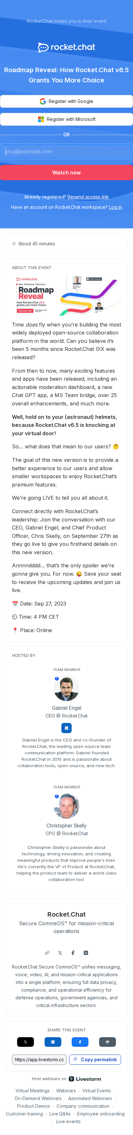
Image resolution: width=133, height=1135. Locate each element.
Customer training (24, 1113)
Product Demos (33, 1106)
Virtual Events (96, 1090)
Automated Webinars (90, 1098)
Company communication (83, 1106)
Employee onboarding (101, 1113)
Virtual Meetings (32, 1090)
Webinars (66, 1090)
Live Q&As (60, 1113)
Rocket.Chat (66, 914)
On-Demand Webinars (38, 1098)
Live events (68, 1121)
